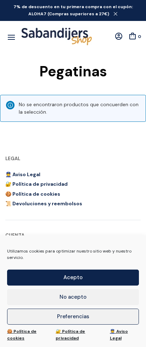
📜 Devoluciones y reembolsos (43, 203)
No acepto (73, 296)
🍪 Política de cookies (21, 335)
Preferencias (73, 316)
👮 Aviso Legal (119, 335)
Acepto (73, 277)
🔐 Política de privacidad (70, 335)
